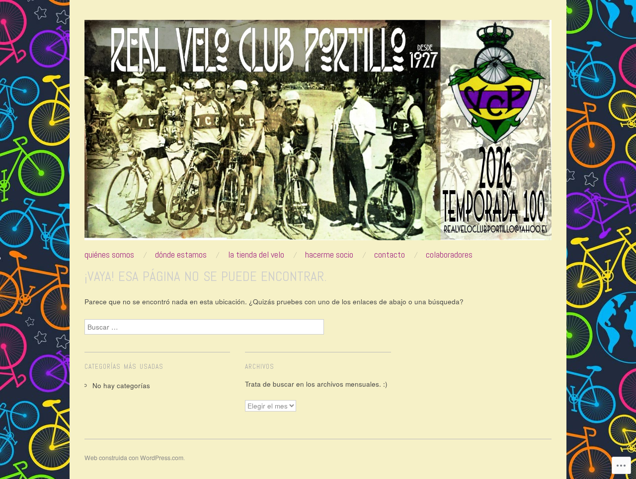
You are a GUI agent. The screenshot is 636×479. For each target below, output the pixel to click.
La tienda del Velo (256, 254)
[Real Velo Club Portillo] (318, 134)
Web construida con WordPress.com (133, 457)
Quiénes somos (109, 254)
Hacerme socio (329, 254)
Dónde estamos (181, 254)
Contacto (389, 254)
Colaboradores (449, 254)
